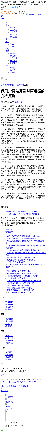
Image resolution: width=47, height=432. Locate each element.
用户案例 (9, 321)
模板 (7, 23)
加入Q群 (8, 324)
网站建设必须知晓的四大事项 (19, 293)
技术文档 (20, 85)
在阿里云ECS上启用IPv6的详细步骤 (21, 260)
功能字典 (9, 343)
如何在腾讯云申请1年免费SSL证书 (21, 257)
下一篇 (22, 214)
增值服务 (9, 326)
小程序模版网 (22, 386)
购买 (7, 25)
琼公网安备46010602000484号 (25, 382)
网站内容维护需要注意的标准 (19, 271)
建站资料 (12, 85)
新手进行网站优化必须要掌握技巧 (20, 290)
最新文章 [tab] (9, 229)
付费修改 (9, 406)
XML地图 (12, 386)
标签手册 (9, 338)
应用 (7, 42)
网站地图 (4, 386)
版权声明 (9, 357)
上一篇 (21, 211)
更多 (7, 65)
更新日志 (9, 319)
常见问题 (13, 58)
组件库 (13, 70)
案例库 (13, 73)
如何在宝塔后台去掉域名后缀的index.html (23, 236)
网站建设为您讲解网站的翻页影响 (20, 283)
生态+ (7, 39)
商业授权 (13, 27)
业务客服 (9, 397)
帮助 (7, 51)
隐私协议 (9, 359)
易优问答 (9, 336)
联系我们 (4, 375)
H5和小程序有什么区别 (16, 262)
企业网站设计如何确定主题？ (19, 285)
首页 (3, 85)
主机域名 (13, 30)
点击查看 (14, 7)
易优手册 (13, 61)
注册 (3, 18)
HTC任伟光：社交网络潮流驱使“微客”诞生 (24, 281)
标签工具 (13, 63)
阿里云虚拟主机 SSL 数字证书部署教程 (22, 238)
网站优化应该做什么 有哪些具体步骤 (22, 274)
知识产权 (9, 355)
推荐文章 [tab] (9, 232)
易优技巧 (13, 56)
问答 (7, 49)
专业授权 (13, 32)
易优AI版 (13, 37)
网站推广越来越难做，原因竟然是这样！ (23, 276)
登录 (3, 16)
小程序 (13, 68)
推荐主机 (9, 309)
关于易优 (9, 352)
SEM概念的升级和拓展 (16, 278)
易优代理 (13, 34)
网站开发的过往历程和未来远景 (19, 288)
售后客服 (9, 402)
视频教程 (13, 54)
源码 (12, 44)
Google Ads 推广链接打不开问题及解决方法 (24, 250)
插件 (12, 46)
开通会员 (9, 305)
